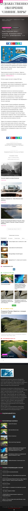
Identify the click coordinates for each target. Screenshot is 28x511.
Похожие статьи (13, 155)
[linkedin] (16, 43)
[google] (12, 43)
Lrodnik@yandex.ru (9, 75)
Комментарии (17, 238)
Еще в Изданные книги (13, 159)
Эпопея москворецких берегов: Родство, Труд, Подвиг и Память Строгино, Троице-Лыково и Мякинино (13, 222)
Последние (10, 238)
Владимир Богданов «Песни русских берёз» (14, 151)
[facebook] (7, 43)
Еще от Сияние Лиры (13, 157)
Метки (23, 238)
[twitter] (9, 43)
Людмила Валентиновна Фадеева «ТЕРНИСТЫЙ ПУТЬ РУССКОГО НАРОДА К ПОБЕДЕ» (14, 144)
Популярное (3, 238)
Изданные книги (17, 19)
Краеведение (15, 27)
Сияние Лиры (5, 33)
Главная (3, 19)
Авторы (5, 354)
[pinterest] (14, 43)
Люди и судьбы (6, 29)
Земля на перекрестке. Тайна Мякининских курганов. (12, 199)
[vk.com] (14, 269)
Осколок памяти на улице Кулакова (10, 178)
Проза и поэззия (9, 19)
